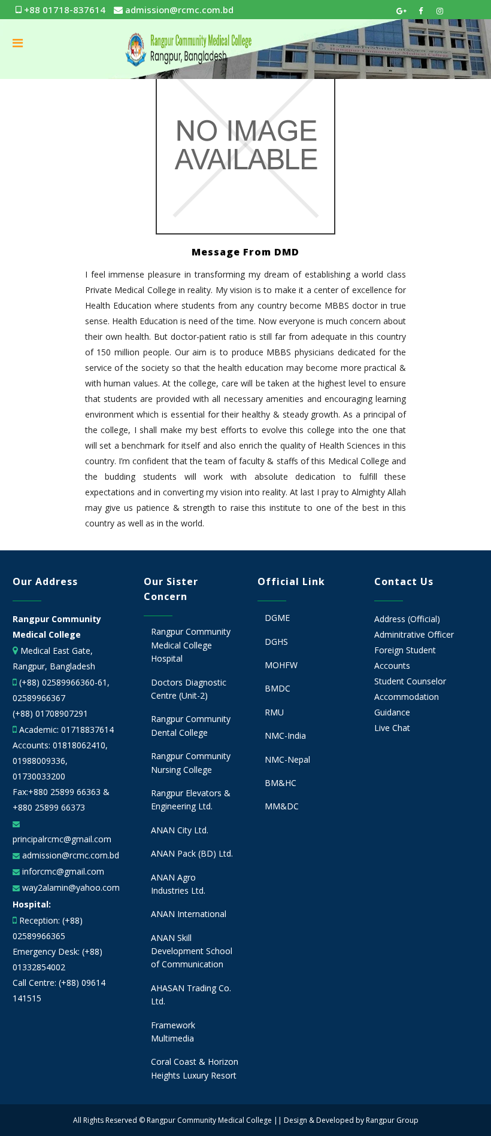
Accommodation (406, 696)
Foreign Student (405, 650)
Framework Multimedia (173, 1031)
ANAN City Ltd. (179, 830)
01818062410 (79, 745)
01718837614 (87, 729)
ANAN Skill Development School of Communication (191, 951)
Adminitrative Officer (414, 634)
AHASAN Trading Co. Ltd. (191, 994)
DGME (277, 617)
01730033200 (39, 776)
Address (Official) (407, 619)
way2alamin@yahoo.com (70, 887)
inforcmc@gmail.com (62, 871)
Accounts (392, 665)
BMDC (277, 688)
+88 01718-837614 (63, 10)
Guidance (392, 712)
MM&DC (282, 806)
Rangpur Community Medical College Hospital (191, 645)
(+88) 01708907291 (50, 713)
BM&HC (280, 782)
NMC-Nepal (287, 759)
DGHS (276, 641)
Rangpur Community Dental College (191, 725)
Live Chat (392, 727)
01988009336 (39, 760)
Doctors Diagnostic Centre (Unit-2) (188, 689)
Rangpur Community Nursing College (191, 762)
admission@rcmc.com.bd (178, 10)
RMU (274, 712)
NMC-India (285, 735)
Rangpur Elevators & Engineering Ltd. (191, 799)
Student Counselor (410, 681)
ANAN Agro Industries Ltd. (178, 884)
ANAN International (188, 913)
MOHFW (281, 665)
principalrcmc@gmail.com (62, 839)
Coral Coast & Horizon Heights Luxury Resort (194, 1068)
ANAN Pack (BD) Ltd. (192, 853)
